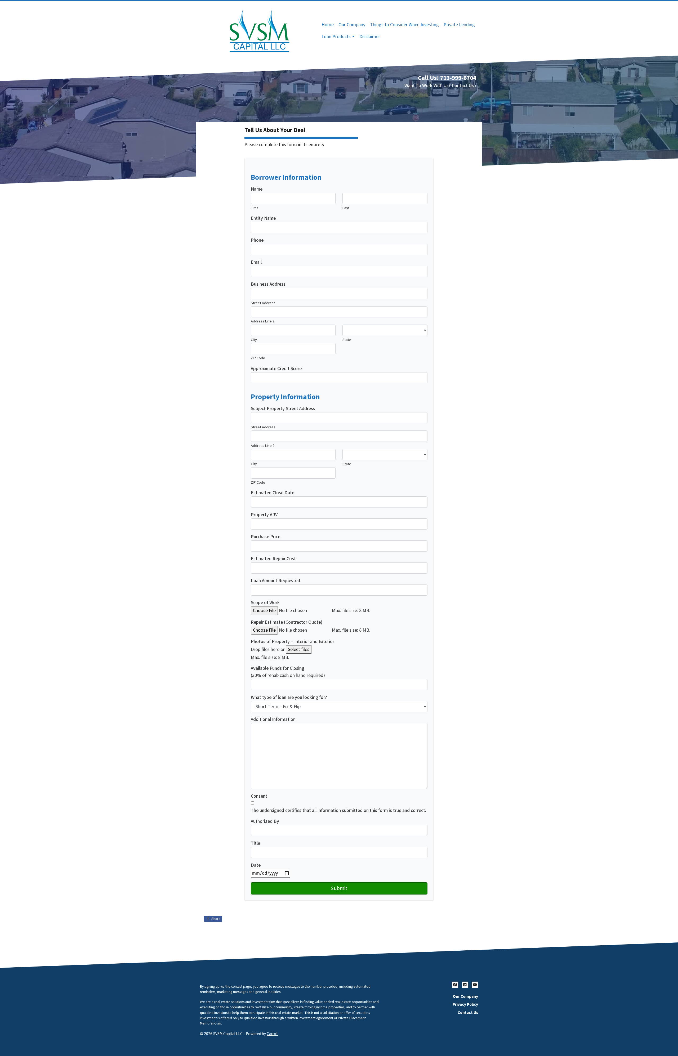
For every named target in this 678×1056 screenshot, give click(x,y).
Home (328, 24)
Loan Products (336, 36)
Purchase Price (265, 536)
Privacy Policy (465, 1004)
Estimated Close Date (272, 492)
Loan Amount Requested (275, 580)
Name (256, 189)
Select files (298, 649)
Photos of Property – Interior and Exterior (292, 641)
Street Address (263, 303)
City (254, 340)
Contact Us (468, 1012)
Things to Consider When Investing (404, 24)
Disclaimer (369, 36)
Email (256, 262)
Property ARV (264, 514)
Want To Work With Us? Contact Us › (440, 85)
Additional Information (273, 719)
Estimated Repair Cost (273, 558)
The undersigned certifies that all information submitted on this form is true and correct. (338, 810)
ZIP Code (258, 358)
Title (255, 843)
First (254, 208)
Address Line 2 (262, 321)
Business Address (268, 284)
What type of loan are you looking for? (289, 697)
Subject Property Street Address (283, 408)
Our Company (351, 24)
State (346, 340)
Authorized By (265, 821)
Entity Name (263, 218)
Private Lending (459, 24)
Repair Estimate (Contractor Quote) (286, 622)
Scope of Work (265, 602)
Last (345, 208)
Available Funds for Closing (277, 668)
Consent (259, 796)
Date (256, 865)
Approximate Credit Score (276, 368)
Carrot (272, 1034)
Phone (257, 240)
